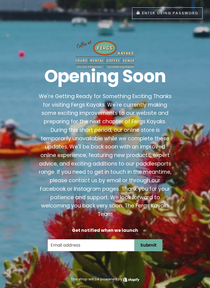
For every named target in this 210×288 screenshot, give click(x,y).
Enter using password (170, 13)
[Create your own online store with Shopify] (131, 279)
